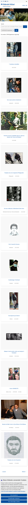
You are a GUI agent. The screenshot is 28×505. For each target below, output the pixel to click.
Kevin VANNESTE (14, 388)
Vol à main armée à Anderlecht (14, 99)
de (5, 1)
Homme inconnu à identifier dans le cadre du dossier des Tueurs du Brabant (14, 136)
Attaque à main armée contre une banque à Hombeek (14, 352)
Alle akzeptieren (14, 495)
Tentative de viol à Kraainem (14, 460)
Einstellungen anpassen (14, 498)
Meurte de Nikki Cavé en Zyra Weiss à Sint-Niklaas (14, 424)
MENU (24, 5)
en (7, 1)
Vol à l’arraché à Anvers (14, 244)
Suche (2, 24)
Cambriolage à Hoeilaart (14, 279)
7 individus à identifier (14, 64)
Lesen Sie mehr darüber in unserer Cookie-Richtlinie (13, 491)
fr (3, 1)
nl (1, 1)
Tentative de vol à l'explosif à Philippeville (14, 172)
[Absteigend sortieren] (16, 30)
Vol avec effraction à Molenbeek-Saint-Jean (14, 208)
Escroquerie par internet (14, 315)
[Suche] (25, 26)
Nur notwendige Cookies (14, 501)
